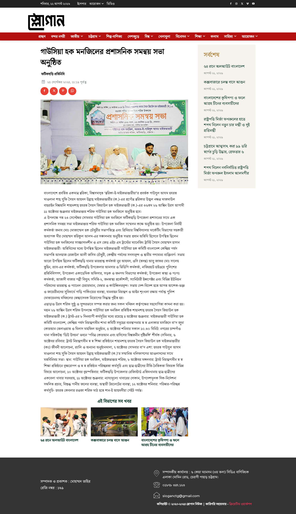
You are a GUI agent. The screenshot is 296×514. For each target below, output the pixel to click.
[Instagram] (236, 4)
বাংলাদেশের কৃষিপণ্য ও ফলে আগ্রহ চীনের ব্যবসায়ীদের (160, 442)
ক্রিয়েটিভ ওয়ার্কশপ (240, 504)
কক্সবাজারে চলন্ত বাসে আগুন (110, 440)
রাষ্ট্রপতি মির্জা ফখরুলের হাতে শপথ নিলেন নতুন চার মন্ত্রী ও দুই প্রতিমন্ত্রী (227, 125)
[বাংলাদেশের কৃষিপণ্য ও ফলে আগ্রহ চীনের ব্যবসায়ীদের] (164, 421)
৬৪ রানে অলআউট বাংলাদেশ (59, 440)
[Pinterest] (63, 91)
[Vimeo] (247, 4)
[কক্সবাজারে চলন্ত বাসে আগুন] (114, 421)
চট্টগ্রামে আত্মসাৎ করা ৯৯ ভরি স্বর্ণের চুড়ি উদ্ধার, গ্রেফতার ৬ (225, 149)
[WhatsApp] (72, 91)
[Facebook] (231, 4)
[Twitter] (242, 4)
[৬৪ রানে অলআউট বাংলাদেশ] (63, 421)
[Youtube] (253, 4)
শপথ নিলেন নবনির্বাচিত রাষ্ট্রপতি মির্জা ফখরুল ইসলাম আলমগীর (226, 170)
